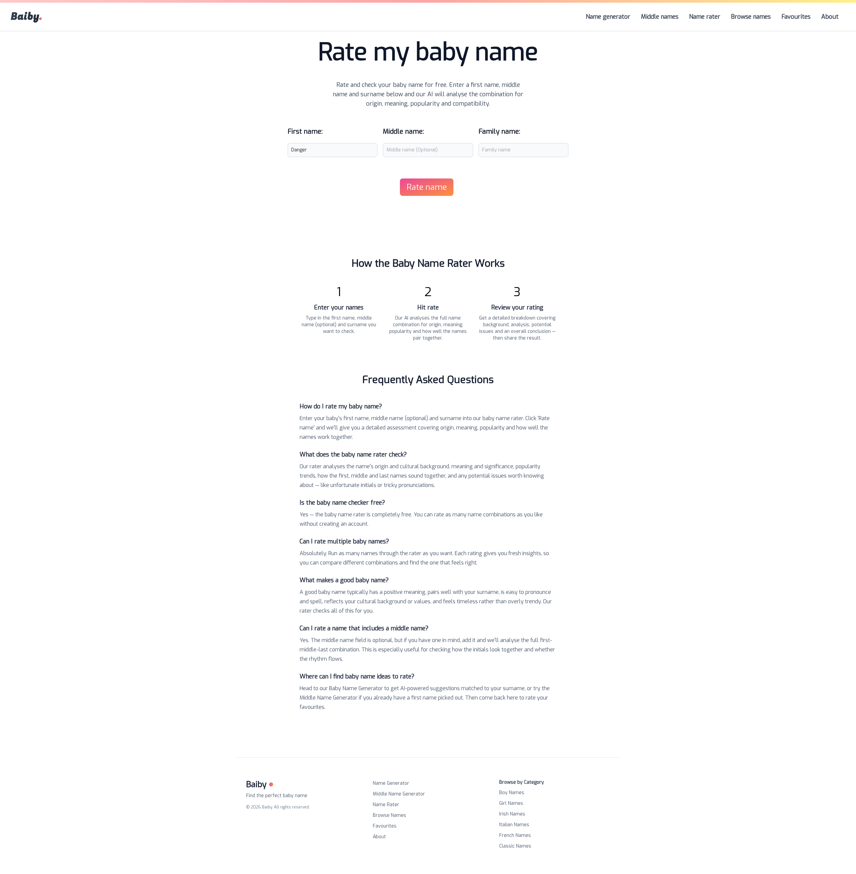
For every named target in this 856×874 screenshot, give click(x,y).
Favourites (385, 826)
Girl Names (511, 803)
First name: (305, 131)
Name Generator (391, 783)
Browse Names (389, 815)
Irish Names (512, 814)
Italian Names (514, 825)
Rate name (427, 187)
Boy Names (511, 792)
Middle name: (403, 131)
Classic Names (515, 846)
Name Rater (386, 804)
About (379, 837)
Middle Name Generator (399, 794)
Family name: (499, 131)
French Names (515, 835)
